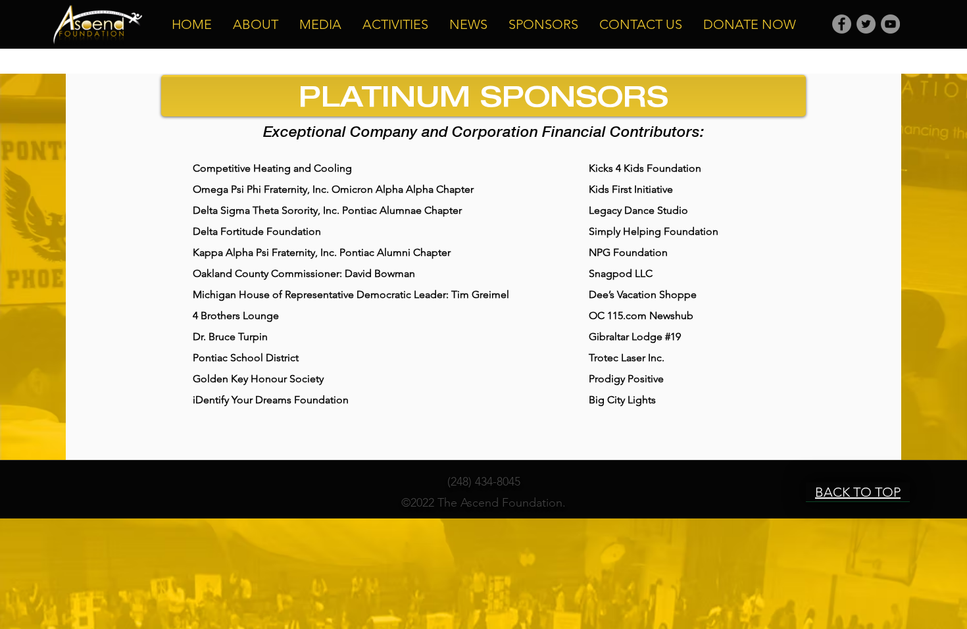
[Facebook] (841, 24)
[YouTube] (890, 24)
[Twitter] (866, 24)
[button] (255, 24)
